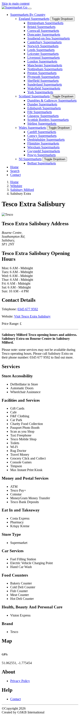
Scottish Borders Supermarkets (48, 120)
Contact (15, 175)
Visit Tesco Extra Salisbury (32, 316)
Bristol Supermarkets (41, 27)
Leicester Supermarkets (43, 54)
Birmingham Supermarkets (45, 23)
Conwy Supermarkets (42, 136)
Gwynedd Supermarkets (43, 151)
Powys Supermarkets (41, 155)
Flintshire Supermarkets (43, 143)
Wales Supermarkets (32, 127)
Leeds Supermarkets (41, 50)
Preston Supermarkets (42, 73)
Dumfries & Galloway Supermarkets (52, 100)
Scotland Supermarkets (34, 96)
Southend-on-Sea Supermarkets (48, 38)
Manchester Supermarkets (44, 65)
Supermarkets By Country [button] (27, 14)
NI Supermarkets (30, 159)
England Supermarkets (34, 18)
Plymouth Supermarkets (43, 77)
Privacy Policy (20, 681)
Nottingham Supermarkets (45, 69)
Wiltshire (16, 186)
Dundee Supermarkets (42, 104)
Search (14, 171)
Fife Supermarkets (39, 112)
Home (14, 167)
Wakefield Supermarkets (43, 88)
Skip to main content (15, 3)
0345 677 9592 (27, 309)
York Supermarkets (40, 92)
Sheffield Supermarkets (43, 80)
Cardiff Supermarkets (41, 132)
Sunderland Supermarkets (44, 84)
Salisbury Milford (22, 190)
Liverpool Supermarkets (43, 57)
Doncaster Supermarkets (43, 34)
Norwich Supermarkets (42, 46)
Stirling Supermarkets (41, 123)
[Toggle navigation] (30, 8)
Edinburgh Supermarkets (44, 108)
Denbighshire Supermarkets (46, 139)
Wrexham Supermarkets (43, 147)
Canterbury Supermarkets (44, 42)
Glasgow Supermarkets (43, 116)
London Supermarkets (42, 61)
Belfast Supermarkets (41, 163)
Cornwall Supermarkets (43, 30)
